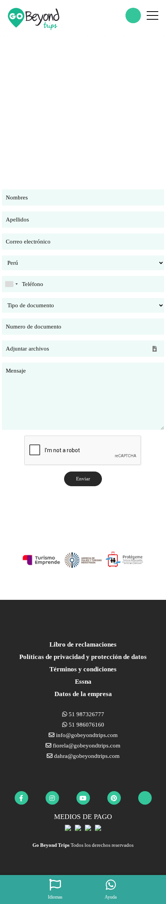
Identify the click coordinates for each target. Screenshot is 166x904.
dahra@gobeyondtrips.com (86, 756)
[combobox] (11, 284)
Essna (83, 681)
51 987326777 (85, 714)
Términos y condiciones (83, 669)
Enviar (83, 479)
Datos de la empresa (83, 694)
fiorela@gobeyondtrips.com (85, 745)
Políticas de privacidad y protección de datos (83, 657)
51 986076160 (85, 725)
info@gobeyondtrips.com (86, 735)
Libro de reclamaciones (83, 644)
